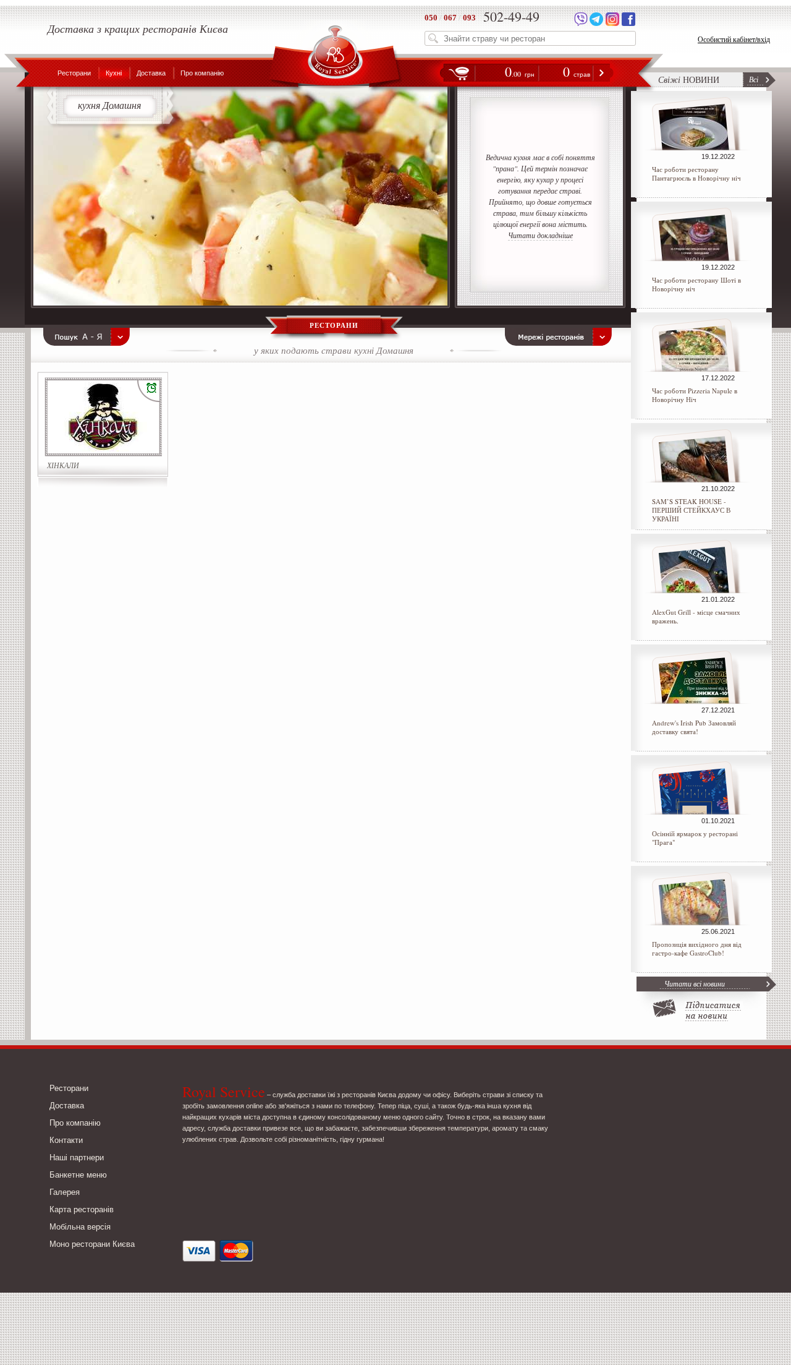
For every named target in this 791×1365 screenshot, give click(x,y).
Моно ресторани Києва (92, 1244)
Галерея (64, 1192)
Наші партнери (76, 1157)
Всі (753, 79)
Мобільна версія (80, 1226)
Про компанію (202, 73)
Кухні (114, 73)
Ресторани (74, 73)
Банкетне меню (78, 1174)
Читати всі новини (694, 983)
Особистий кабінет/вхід (734, 39)
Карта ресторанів (81, 1209)
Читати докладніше (540, 235)
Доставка (151, 73)
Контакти (66, 1140)
